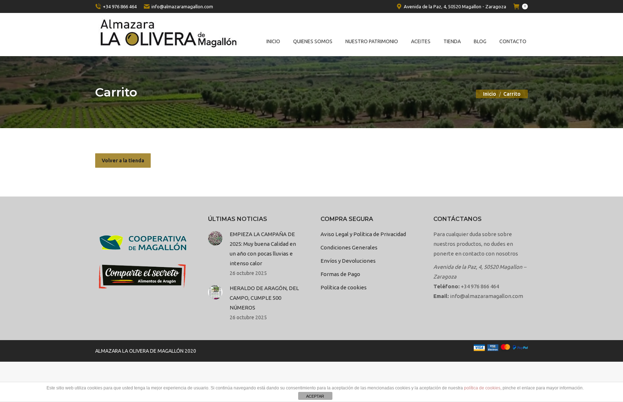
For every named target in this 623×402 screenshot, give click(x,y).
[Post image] (215, 238)
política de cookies (482, 387)
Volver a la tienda (123, 160)
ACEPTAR (315, 396)
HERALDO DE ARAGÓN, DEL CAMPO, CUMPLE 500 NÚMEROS (264, 298)
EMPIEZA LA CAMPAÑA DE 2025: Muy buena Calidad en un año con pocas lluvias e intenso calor (263, 248)
